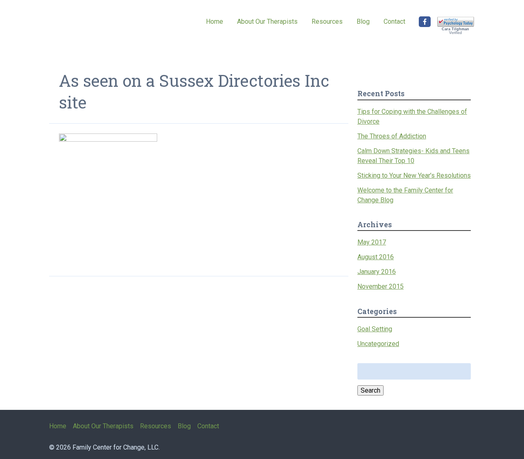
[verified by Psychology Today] (455, 25)
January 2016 (376, 272)
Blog (363, 21)
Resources (327, 21)
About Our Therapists (267, 21)
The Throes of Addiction (391, 136)
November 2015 (380, 286)
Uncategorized (378, 344)
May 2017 (371, 242)
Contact (394, 21)
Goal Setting (374, 329)
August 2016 (375, 257)
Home (214, 21)
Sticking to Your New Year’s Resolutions (414, 175)
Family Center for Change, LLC (90, 27)
